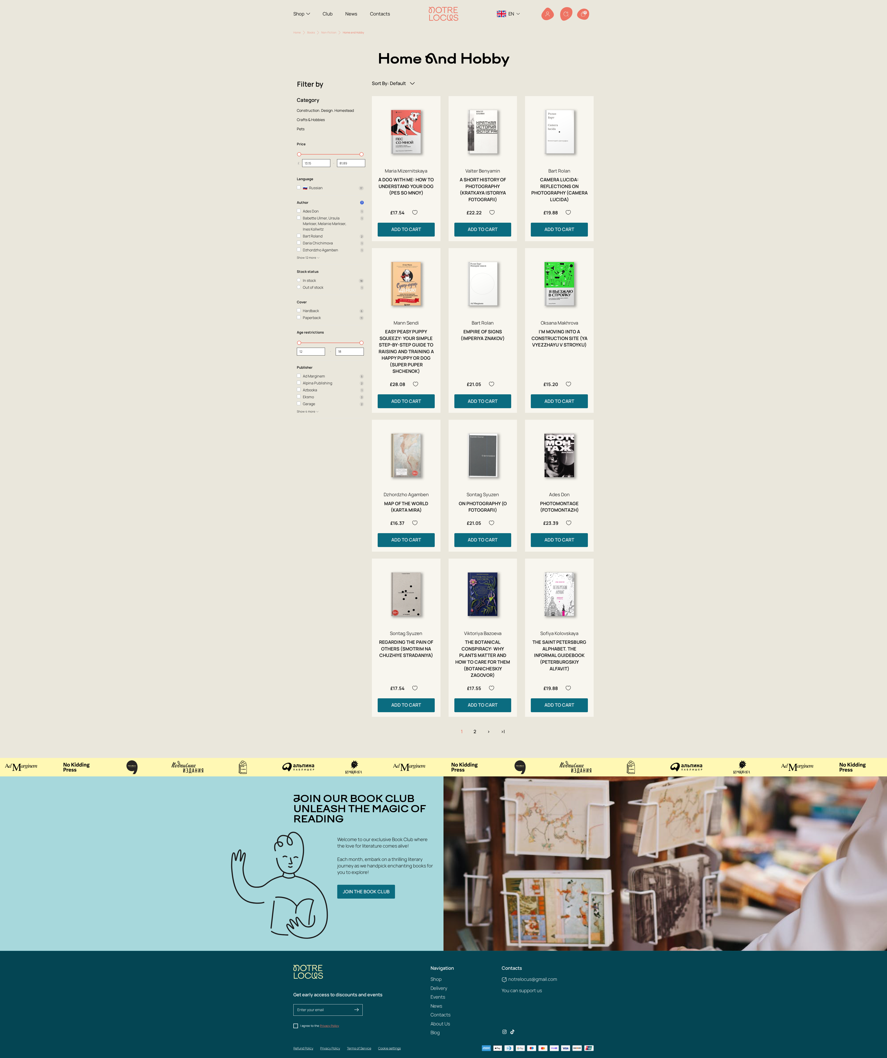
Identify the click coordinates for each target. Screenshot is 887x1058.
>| (503, 731)
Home (297, 32)
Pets (300, 128)
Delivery (439, 988)
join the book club (366, 891)
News (351, 14)
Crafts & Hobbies (311, 119)
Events (438, 997)
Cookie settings (389, 1048)
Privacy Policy (329, 1026)
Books (311, 32)
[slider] (299, 154)
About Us (440, 1024)
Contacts (380, 14)
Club (328, 14)
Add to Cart (406, 229)
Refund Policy (303, 1048)
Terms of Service (359, 1048)
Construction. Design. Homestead (325, 110)
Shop (298, 14)
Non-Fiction (328, 32)
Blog (435, 1032)
